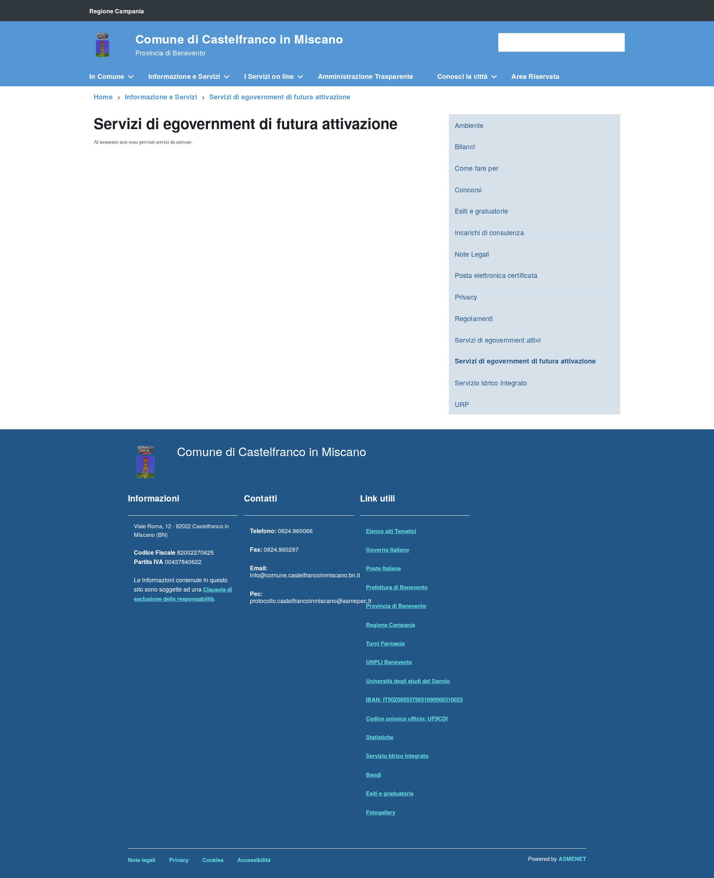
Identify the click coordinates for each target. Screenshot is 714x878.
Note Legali (472, 254)
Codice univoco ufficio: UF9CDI (407, 718)
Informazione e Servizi (184, 76)
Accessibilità (253, 860)
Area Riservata (535, 76)
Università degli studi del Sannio (408, 681)
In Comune (107, 76)
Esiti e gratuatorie (481, 210)
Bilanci (465, 146)
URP (462, 404)
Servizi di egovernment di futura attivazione (280, 97)
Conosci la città (462, 76)
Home (103, 97)
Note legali (141, 860)
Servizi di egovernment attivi (498, 340)
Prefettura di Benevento (397, 587)
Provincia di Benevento (396, 606)
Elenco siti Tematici (391, 531)
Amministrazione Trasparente (366, 76)
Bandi (373, 774)
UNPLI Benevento (389, 662)
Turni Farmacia (385, 643)
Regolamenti (474, 318)
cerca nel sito (520, 42)
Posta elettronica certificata (496, 275)
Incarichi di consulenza (489, 232)
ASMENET (572, 859)
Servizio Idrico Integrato (491, 382)
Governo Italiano (387, 549)
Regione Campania (390, 625)
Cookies (212, 860)
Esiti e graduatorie (390, 793)
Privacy (466, 296)
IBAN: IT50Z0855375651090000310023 (414, 699)
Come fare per (476, 168)
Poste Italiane (383, 568)
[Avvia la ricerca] (615, 42)
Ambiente (469, 125)
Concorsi (468, 189)
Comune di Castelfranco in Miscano (239, 45)
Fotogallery (380, 812)
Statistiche (379, 737)
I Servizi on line (269, 76)
